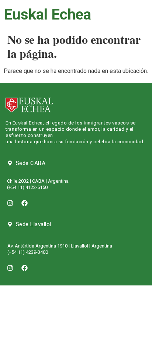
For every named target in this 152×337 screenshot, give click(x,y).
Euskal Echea (47, 14)
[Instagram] (10, 203)
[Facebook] (24, 203)
